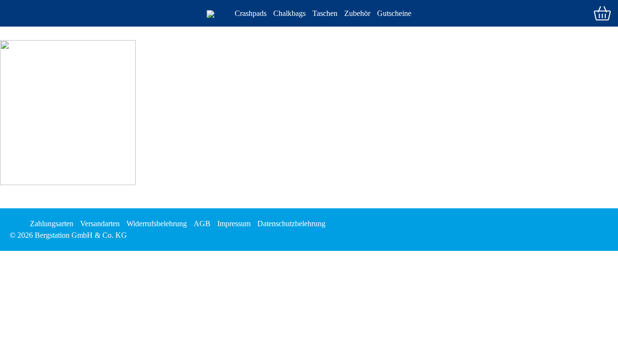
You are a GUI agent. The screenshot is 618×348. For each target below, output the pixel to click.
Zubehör (357, 13)
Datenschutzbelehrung (291, 223)
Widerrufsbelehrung (156, 223)
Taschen (324, 13)
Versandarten (100, 223)
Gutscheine (394, 13)
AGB (202, 223)
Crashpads (251, 13)
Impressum (234, 223)
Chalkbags (289, 13)
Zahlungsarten (51, 223)
